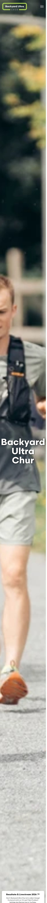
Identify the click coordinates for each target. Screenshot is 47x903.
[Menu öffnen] (42, 6)
